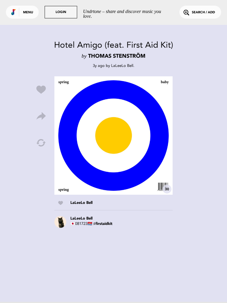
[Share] (41, 116)
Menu (28, 12)
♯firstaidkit (102, 224)
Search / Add (203, 12)
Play (113, 135)
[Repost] (41, 143)
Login (61, 12)
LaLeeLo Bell (122, 65)
